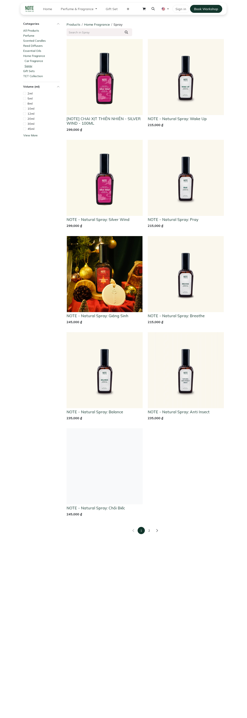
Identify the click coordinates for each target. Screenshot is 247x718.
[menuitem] (47, 9)
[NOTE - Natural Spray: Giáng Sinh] (105, 274)
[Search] (126, 32)
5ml (30, 98)
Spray (28, 66)
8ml (30, 103)
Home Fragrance (34, 56)
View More (30, 135)
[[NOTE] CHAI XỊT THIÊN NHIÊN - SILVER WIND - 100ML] (105, 77)
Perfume (28, 35)
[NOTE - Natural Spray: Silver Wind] (105, 178)
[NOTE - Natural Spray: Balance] (105, 370)
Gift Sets (29, 71)
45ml (30, 129)
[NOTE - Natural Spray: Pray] (186, 178)
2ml (30, 93)
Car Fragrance (34, 61)
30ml (30, 124)
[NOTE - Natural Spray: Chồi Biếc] (105, 466)
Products (73, 24)
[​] (157, 530)
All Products (31, 30)
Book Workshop (206, 9)
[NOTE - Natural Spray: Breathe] (186, 274)
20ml (30, 118)
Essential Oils (32, 51)
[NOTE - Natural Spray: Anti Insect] (186, 370)
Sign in (181, 9)
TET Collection (33, 76)
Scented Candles (34, 40)
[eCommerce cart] (144, 9)
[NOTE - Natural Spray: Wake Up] (186, 77)
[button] (153, 9)
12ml (30, 113)
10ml (30, 108)
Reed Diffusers (33, 46)
